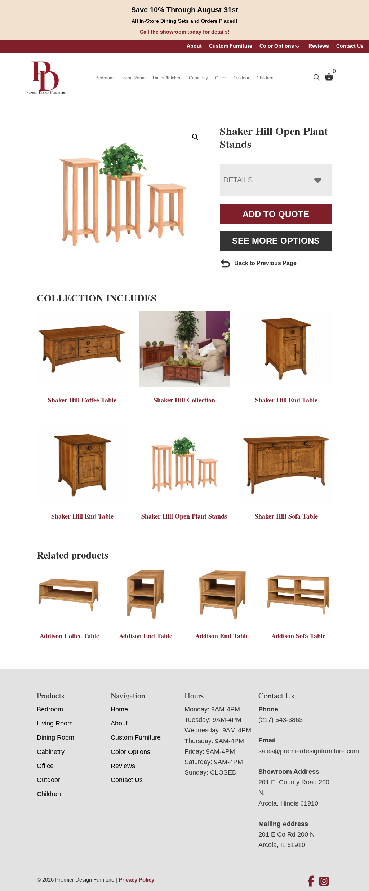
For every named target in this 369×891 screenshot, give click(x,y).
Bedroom (104, 77)
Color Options (276, 46)
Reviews (318, 46)
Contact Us (350, 46)
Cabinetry (198, 77)
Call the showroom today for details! (185, 32)
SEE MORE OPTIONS (276, 241)
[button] (195, 137)
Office (220, 77)
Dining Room (55, 737)
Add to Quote (276, 214)
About (194, 46)
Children (265, 77)
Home (119, 709)
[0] (327, 78)
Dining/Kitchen (167, 77)
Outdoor (241, 77)
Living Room (133, 77)
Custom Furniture (230, 46)
